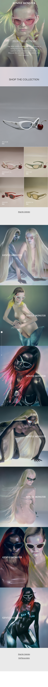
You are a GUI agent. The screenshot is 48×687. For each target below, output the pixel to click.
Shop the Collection (24, 212)
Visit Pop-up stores (24, 658)
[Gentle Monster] (24, 3)
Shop (3, 143)
